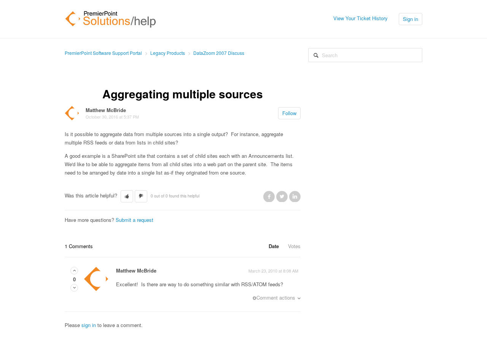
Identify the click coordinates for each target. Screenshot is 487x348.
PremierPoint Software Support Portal (103, 53)
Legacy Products (167, 53)
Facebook (269, 196)
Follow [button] (289, 113)
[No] (74, 287)
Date (274, 246)
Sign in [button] (410, 18)
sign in (88, 325)
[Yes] (74, 270)
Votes (294, 246)
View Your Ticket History (360, 18)
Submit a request (134, 219)
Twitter (282, 196)
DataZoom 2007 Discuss (218, 53)
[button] (127, 196)
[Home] (111, 18)
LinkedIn (295, 196)
